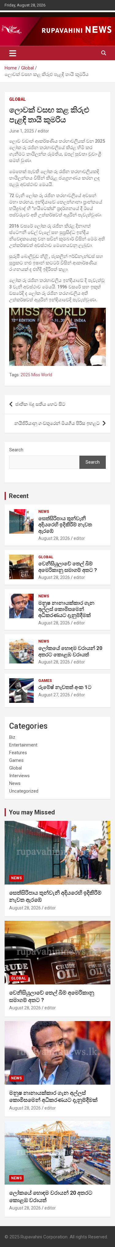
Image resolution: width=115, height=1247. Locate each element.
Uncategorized (23, 791)
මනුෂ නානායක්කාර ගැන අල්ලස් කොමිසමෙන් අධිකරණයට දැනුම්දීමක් (66, 609)
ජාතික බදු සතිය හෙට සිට (40, 404)
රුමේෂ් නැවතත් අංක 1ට (64, 687)
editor (43, 131)
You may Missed (32, 812)
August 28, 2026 (54, 538)
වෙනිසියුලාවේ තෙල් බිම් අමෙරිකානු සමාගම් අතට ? (67, 566)
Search (16, 450)
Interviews (19, 775)
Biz (12, 737)
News (43, 511)
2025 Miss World (36, 374)
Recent (19, 496)
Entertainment (23, 745)
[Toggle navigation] (13, 53)
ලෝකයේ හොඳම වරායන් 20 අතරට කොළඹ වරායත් (70, 651)
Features (18, 752)
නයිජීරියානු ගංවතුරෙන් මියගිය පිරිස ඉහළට (57, 423)
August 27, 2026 (54, 694)
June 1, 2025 (21, 131)
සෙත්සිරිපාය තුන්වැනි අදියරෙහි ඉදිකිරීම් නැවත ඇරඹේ (65, 524)
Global (17, 99)
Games (45, 681)
